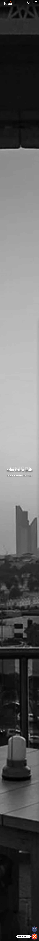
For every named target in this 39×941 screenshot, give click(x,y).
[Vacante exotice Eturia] (7, 3)
